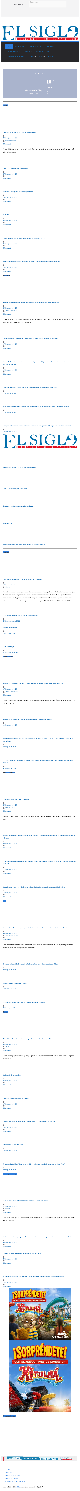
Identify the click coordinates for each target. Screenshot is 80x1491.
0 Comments (7, 144)
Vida (40, 57)
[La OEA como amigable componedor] (40, 161)
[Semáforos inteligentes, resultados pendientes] (40, 184)
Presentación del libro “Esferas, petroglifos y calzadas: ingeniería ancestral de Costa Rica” (34, 1164)
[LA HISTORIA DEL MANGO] (40, 1137)
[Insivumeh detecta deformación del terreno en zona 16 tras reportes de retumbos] (40, 331)
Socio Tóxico (7, 215)
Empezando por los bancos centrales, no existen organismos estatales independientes (31, 261)
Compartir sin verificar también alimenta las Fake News (22, 1253)
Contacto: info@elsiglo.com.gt (15, 1481)
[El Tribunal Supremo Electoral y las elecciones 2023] (40, 608)
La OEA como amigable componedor (16, 168)
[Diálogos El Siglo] (40, 639)
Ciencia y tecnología (15, 57)
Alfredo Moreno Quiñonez (11, 935)
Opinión (27, 52)
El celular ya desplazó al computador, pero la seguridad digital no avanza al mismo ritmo (33, 1276)
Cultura (30, 57)
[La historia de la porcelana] (40, 1067)
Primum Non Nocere (10, 627)
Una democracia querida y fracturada (16, 799)
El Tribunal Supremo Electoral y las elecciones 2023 (20, 615)
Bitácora (50, 47)
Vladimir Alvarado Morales (11, 310)
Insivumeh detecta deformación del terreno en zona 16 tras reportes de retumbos (30, 338)
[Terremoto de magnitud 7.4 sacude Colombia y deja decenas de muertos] (40, 712)
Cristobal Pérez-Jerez (10, 807)
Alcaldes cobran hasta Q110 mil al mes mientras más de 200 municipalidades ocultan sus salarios (36, 406)
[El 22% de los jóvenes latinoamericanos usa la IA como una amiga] (40, 1187)
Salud (48, 52)
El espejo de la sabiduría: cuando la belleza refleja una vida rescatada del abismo (30, 964)
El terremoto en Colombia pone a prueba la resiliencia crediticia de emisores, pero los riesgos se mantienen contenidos (39, 862)
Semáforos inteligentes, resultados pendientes (18, 191)
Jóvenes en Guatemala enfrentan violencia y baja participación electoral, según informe (33, 683)
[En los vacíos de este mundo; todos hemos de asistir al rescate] (40, 230)
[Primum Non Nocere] (40, 623)
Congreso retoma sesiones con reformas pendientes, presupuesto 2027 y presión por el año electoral (37, 426)
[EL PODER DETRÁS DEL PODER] (40, 975)
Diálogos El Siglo (8, 647)
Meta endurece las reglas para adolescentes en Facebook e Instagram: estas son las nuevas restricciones (38, 1237)
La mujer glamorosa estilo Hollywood (16, 1098)
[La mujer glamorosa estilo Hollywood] (40, 1090)
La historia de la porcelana (12, 1075)
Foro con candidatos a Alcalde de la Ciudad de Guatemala (22, 579)
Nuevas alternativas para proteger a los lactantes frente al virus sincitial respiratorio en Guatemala (37, 928)
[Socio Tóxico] (40, 207)
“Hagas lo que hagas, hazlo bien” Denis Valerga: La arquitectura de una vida (29, 1121)
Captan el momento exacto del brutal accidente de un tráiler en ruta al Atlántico (30, 387)
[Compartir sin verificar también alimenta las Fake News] (40, 1249)
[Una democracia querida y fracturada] (40, 786)
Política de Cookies (11, 1478)
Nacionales (19, 47)
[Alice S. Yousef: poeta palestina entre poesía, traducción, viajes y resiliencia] (40, 1025)
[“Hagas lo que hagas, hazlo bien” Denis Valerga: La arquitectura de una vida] (40, 1114)
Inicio (9, 47)
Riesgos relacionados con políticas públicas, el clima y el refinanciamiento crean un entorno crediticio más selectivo (39, 837)
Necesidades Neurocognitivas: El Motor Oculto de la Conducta (24, 1002)
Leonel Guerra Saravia (10, 140)
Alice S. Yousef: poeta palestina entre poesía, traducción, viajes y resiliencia (28, 1039)
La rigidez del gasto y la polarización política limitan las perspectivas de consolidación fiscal (34, 887)
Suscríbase (8, 1472)
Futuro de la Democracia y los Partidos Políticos (19, 132)
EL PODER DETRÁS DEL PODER (15, 983)
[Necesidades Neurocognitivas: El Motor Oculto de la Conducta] (40, 994)
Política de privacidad (12, 1475)
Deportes (39, 52)
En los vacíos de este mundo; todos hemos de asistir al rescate (24, 238)
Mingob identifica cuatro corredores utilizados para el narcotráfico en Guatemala (31, 302)
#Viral (50, 57)
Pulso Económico (37, 47)
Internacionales (13, 52)
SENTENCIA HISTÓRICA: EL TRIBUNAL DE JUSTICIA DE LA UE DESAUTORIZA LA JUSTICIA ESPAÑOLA (38, 740)
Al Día (7, 1469)
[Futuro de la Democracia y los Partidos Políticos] (40, 118)
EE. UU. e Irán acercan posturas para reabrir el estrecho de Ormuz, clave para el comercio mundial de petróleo (38, 761)
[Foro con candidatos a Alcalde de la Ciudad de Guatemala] (40, 565)
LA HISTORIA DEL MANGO (13, 1145)
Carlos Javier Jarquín (10, 1046)
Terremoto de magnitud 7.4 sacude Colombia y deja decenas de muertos (27, 719)
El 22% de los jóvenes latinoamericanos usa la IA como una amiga (25, 1201)
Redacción (7, 587)
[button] (25, 46)
